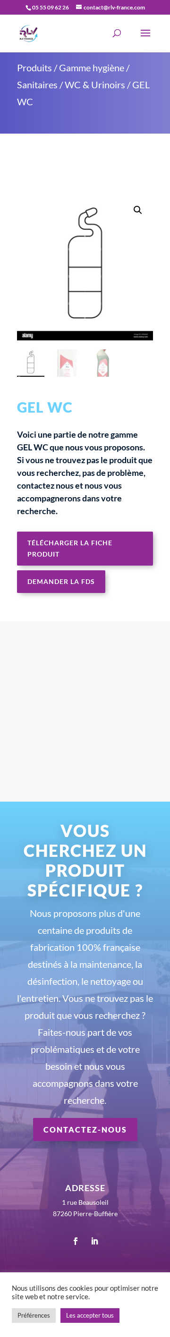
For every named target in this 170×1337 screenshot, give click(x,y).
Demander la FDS (61, 581)
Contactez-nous (85, 1129)
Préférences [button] (33, 1315)
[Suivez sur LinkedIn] (94, 1241)
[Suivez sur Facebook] (75, 1241)
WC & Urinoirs (95, 84)
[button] (137, 210)
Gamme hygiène (91, 67)
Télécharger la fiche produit (69, 548)
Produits (34, 67)
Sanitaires (37, 84)
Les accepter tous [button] (90, 1315)
